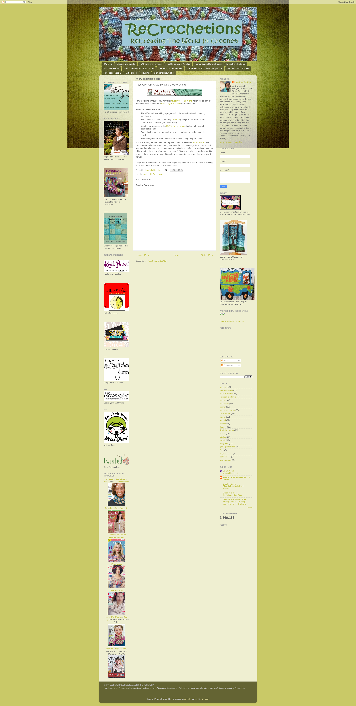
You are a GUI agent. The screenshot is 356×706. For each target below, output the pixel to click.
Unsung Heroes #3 (230, 473)
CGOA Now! (228, 471)
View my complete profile (231, 142)
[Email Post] (166, 170)
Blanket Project (226, 394)
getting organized (227, 447)
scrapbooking (226, 460)
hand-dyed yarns (227, 410)
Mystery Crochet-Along (181, 101)
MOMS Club (225, 414)
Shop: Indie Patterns (235, 64)
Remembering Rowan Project (208, 64)
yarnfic (223, 440)
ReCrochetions (156, 174)
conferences (225, 457)
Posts (225, 361)
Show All (249, 507)
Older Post (207, 255)
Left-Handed (131, 73)
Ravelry (176, 120)
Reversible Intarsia (112, 73)
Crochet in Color (230, 493)
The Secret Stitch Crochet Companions (204, 68)
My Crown (110, 479)
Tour (222, 450)
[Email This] (171, 170)
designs (223, 427)
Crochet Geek (229, 484)
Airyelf (187, 699)
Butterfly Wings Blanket (116, 649)
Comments (228, 365)
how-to (223, 417)
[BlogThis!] (173, 170)
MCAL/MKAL (199, 142)
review (222, 434)
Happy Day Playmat (113, 617)
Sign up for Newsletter (164, 73)
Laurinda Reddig (243, 82)
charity (223, 407)
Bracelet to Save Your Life (116, 508)
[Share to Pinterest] (181, 170)
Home (175, 255)
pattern (223, 400)
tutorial (223, 420)
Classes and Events (126, 64)
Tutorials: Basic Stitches (238, 68)
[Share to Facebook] (179, 170)
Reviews (145, 73)
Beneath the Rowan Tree (234, 499)
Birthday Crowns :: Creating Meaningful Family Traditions (234, 503)
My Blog (108, 64)
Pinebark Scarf (116, 590)
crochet (146, 174)
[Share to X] (176, 170)
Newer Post (142, 255)
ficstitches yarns (227, 430)
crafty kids (224, 404)
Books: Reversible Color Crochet (139, 68)
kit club (223, 437)
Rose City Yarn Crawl (171, 104)
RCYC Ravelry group (176, 126)
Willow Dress (116, 564)
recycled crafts (226, 453)
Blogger (205, 699)
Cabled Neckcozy (121, 482)
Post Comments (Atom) (158, 261)
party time (224, 444)
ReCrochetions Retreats (151, 64)
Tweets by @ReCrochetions (232, 321)
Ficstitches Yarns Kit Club (178, 64)
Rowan (223, 424)
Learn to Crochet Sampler (170, 68)
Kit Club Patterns (111, 68)
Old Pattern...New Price (232, 495)
